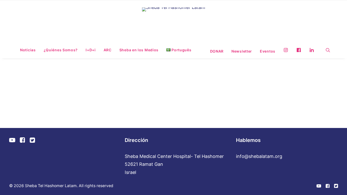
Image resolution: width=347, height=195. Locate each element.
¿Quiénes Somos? (61, 50)
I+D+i (91, 50)
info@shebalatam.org (259, 156)
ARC (108, 50)
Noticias (28, 50)
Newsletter (241, 51)
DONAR (217, 51)
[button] (328, 50)
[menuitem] (28, 50)
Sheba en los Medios (139, 50)
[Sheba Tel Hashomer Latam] (173, 21)
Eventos (267, 51)
